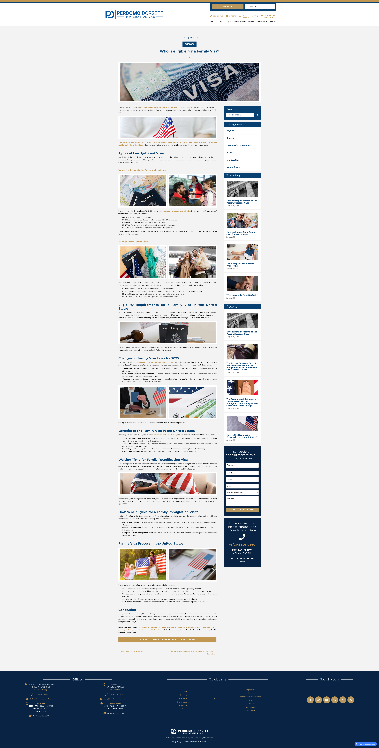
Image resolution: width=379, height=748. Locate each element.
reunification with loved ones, (164, 435)
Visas (189, 44)
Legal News (250, 690)
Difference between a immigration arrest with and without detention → (193, 652)
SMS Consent (251, 707)
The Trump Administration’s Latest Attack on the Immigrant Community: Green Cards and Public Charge (242, 402)
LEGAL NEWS (218, 16)
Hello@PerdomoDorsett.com (41, 699)
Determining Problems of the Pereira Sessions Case (241, 202)
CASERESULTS (245, 16)
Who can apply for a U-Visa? (241, 295)
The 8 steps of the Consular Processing (240, 264)
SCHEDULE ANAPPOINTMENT (269, 16)
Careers (251, 693)
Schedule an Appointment (250, 697)
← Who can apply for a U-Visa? (130, 651)
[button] (227, 6)
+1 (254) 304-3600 (116, 694)
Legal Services (231, 22)
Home (210, 22)
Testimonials (262, 22)
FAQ (256, 16)
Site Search (250, 711)
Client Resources (247, 22)
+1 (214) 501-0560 (242, 545)
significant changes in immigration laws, (155, 362)
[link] (242, 130)
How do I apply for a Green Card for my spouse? (240, 233)
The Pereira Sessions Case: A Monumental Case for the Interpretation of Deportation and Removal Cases (241, 366)
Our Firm (218, 22)
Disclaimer (204, 742)
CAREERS (232, 16)
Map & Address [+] (41, 690)
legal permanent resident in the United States (159, 107)
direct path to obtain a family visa (175, 211)
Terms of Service (190, 742)
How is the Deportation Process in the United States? (241, 436)
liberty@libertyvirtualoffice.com (115, 699)
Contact (272, 22)
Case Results (184, 705)
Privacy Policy (176, 742)
